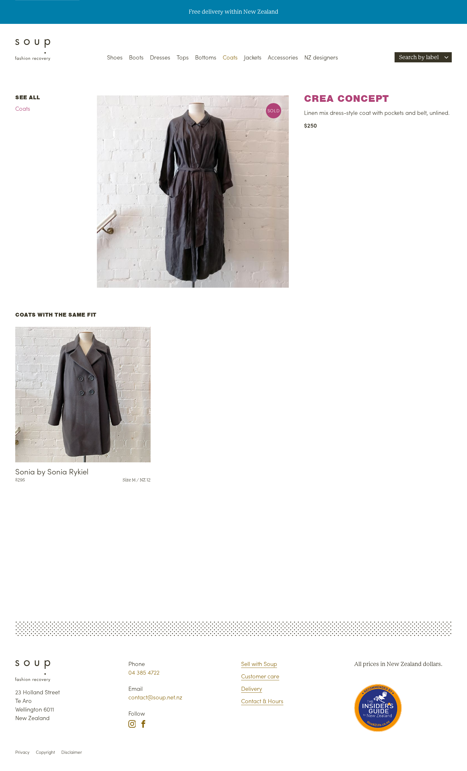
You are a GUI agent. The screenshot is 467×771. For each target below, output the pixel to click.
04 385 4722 (143, 672)
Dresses (160, 57)
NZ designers (321, 57)
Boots (136, 57)
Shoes (115, 57)
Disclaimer (71, 752)
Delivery (251, 688)
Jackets (252, 57)
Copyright (45, 752)
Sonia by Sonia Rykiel (51, 471)
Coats (230, 57)
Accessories (283, 57)
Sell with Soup (259, 664)
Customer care (260, 676)
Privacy (22, 752)
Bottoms (205, 57)
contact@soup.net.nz (155, 697)
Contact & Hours (262, 701)
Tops (183, 57)
